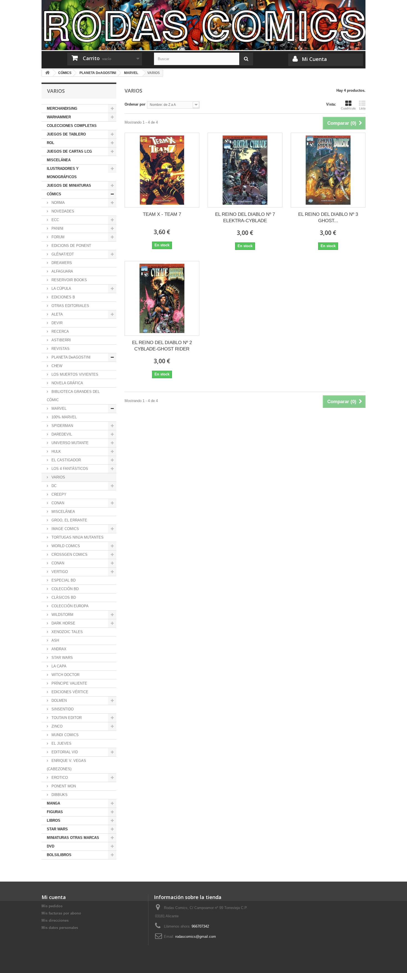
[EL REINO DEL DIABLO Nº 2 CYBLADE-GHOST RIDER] (162, 298)
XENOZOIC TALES (66, 632)
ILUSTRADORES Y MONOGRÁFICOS (63, 173)
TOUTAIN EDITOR (66, 718)
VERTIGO (59, 572)
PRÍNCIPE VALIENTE (68, 683)
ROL (50, 143)
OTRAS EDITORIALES (69, 306)
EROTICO (59, 777)
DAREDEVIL (61, 434)
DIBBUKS (59, 795)
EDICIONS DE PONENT (70, 246)
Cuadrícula (348, 108)
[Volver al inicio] (47, 73)
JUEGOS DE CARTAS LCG (69, 151)
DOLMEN (58, 700)
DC (53, 486)
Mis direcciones (55, 920)
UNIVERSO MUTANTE (69, 443)
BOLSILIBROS (59, 855)
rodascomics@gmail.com (195, 936)
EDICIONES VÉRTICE (69, 692)
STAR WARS (61, 658)
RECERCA (59, 331)
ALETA (56, 314)
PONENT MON (63, 786)
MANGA (53, 803)
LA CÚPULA (60, 288)
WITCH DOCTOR (64, 675)
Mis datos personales (60, 928)
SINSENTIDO (62, 709)
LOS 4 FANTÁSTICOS (69, 469)
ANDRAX (58, 649)
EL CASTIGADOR (65, 460)
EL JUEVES (60, 743)
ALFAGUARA (61, 271)
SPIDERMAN (61, 426)
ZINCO (56, 726)
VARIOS (57, 477)
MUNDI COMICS (64, 735)
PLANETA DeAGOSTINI (70, 357)
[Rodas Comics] (203, 25)
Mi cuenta (54, 897)
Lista (362, 108)
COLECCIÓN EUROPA (69, 606)
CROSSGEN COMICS (68, 554)
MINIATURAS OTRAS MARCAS (73, 838)
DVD (50, 846)
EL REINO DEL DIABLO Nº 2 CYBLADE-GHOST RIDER (162, 346)
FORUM (57, 237)
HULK (55, 451)
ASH (54, 640)
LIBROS (53, 820)
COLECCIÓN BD (64, 589)
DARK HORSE (62, 623)
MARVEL (58, 408)
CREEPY (58, 494)
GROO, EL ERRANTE (68, 520)
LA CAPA (58, 666)
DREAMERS (61, 263)
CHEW (56, 366)
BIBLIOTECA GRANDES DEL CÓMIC (73, 396)
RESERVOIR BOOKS (68, 280)
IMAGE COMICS (64, 529)
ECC (54, 220)
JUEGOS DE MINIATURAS (69, 185)
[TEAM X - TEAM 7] (162, 170)
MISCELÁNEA (59, 160)
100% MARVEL (63, 417)
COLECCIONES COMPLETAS (72, 126)
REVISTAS (59, 349)
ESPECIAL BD (63, 580)
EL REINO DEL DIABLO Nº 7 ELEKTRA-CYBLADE (245, 217)
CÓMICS (54, 194)
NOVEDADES (62, 211)
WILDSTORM (61, 615)
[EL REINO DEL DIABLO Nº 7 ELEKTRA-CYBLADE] (245, 170)
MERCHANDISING (62, 108)
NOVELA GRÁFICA (66, 383)
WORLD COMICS (65, 546)
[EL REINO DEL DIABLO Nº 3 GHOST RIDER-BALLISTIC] (328, 170)
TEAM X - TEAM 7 (162, 214)
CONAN (57, 503)
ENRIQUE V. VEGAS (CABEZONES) (66, 765)
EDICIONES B (62, 297)
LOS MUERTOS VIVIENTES (74, 374)
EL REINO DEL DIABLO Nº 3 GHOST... (328, 217)
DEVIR (56, 323)
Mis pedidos (52, 906)
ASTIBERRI (60, 340)
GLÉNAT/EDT (62, 254)
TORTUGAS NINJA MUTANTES (77, 537)
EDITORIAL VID (64, 752)
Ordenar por (135, 104)
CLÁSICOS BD (63, 597)
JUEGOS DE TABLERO (66, 134)
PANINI (56, 228)
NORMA (57, 203)
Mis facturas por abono (61, 913)
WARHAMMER (59, 117)
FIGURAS (55, 812)
